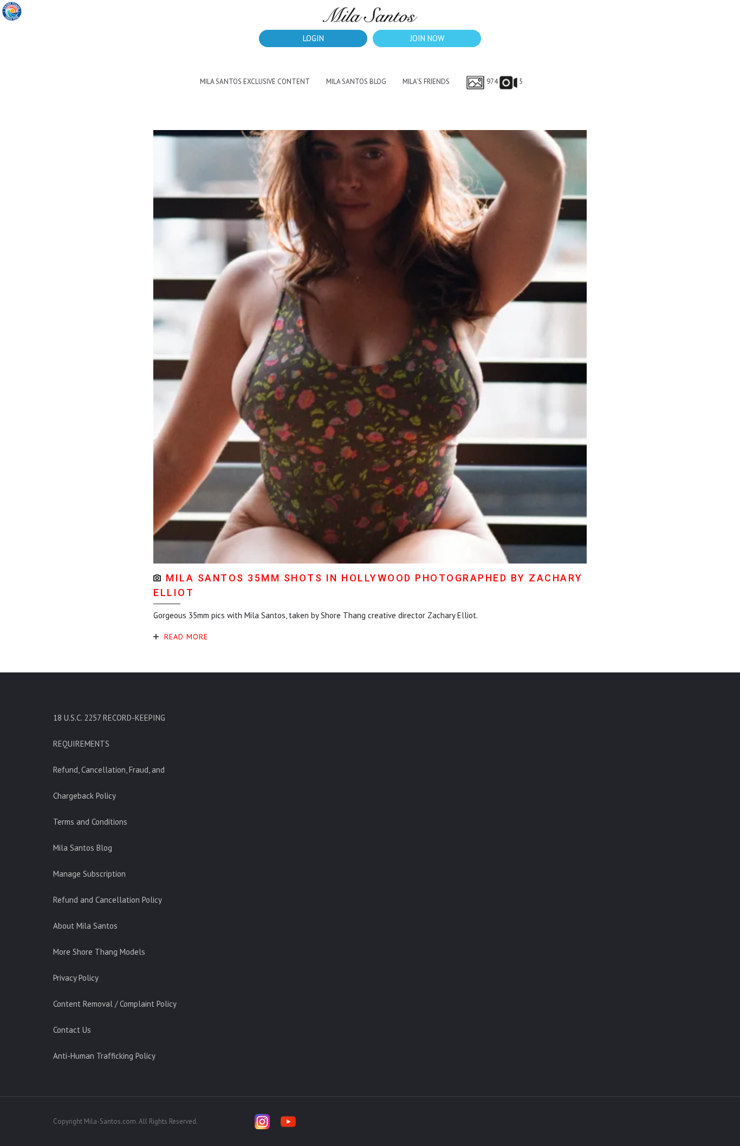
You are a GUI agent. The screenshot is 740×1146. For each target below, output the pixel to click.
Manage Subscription (89, 874)
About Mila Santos (85, 926)
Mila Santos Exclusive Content (255, 81)
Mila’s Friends (426, 81)
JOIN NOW (427, 38)
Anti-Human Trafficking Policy (104, 1056)
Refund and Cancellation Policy (107, 900)
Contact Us (72, 1030)
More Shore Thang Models (99, 952)
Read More (186, 637)
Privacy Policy (76, 978)
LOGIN (313, 38)
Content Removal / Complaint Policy (115, 1004)
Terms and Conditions (90, 822)
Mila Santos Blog (356, 81)
